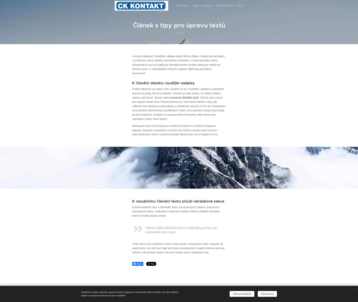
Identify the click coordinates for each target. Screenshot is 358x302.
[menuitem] (183, 5)
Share (139, 264)
